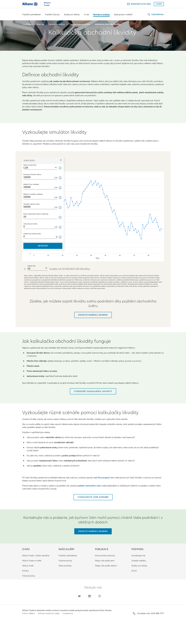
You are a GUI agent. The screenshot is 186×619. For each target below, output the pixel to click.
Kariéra (25, 571)
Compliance (68, 613)
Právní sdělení (28, 613)
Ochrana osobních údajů (48, 613)
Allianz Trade (28, 565)
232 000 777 (157, 613)
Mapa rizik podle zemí (104, 560)
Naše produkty (65, 565)
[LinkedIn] (89, 596)
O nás (86, 14)
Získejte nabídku (138, 560)
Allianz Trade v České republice (35, 555)
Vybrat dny (31, 266)
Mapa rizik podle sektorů (106, 565)
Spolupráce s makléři (123, 14)
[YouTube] (79, 596)
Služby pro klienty (72, 14)
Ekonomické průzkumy (105, 555)
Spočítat (43, 246)
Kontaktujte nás (138, 555)
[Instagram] (99, 596)
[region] (93, 216)
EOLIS (134, 571)
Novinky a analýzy (101, 14)
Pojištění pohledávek (31, 14)
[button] (155, 14)
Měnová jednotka (29, 165)
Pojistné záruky (65, 560)
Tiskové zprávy (28, 576)
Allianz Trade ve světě (31, 560)
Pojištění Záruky (52, 14)
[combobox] (40, 167)
